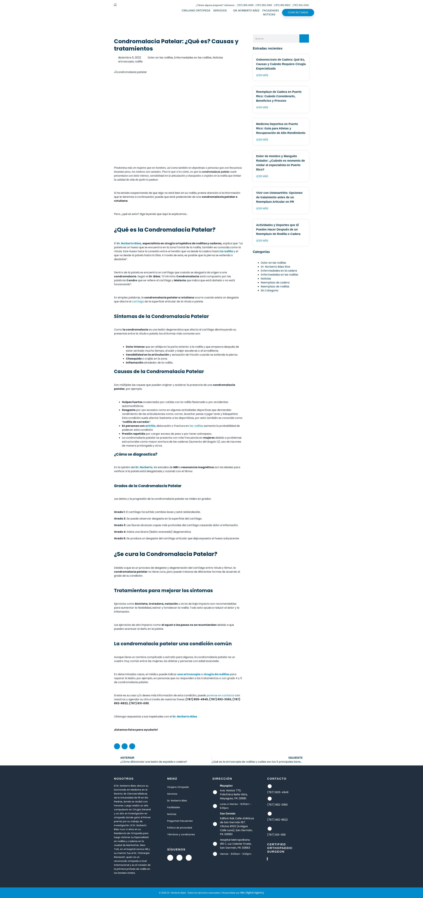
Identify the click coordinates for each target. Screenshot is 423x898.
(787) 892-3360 (277, 805)
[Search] (304, 38)
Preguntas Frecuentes (180, 821)
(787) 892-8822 (277, 820)
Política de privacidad (179, 827)
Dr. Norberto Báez (246, 10)
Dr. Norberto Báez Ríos (275, 267)
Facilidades (270, 10)
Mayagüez (226, 785)
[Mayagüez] (214, 792)
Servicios (220, 10)
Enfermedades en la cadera (279, 271)
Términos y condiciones (181, 834)
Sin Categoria (269, 290)
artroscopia (126, 61)
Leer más (262, 75)
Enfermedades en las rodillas (193, 57)
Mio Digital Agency (252, 893)
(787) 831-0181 (276, 835)
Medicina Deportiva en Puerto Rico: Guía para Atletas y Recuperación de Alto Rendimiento (280, 128)
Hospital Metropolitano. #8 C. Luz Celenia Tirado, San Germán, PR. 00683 (235, 844)
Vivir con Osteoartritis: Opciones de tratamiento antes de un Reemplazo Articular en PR (279, 197)
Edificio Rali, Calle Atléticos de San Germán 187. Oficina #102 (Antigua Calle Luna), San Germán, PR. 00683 (237, 826)
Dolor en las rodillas (160, 57)
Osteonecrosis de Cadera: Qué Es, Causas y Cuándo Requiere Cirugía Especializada (281, 64)
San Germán (227, 813)
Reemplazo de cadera (275, 282)
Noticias (269, 14)
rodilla (139, 61)
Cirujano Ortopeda (196, 10)
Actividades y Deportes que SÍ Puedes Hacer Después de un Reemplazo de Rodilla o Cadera (278, 229)
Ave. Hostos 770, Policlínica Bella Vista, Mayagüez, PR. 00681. (234, 794)
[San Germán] (214, 824)
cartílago (138, 301)
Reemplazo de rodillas (275, 286)
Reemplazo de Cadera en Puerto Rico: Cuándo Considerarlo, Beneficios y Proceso (279, 96)
